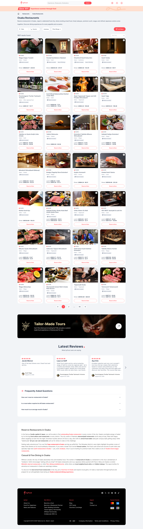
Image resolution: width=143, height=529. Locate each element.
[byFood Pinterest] (115, 493)
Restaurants (25, 13)
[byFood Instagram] (109, 493)
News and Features (30, 507)
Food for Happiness (30, 505)
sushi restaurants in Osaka (42, 448)
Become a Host (49, 503)
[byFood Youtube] (112, 493)
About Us (27, 503)
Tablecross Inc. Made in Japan (45, 521)
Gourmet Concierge (75, 507)
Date (22, 29)
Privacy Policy (114, 521)
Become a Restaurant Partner (53, 505)
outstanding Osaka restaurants (71, 434)
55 (79, 307)
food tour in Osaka (68, 470)
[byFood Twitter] (105, 493)
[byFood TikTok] (118, 493)
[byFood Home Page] (24, 3)
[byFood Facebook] (102, 493)
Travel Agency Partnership (52, 509)
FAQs (91, 503)
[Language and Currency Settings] (112, 3)
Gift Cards (72, 505)
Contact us (93, 505)
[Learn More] (119, 326)
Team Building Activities (51, 507)
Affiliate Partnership (50, 512)
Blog (70, 503)
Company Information (86, 521)
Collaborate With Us (50, 514)
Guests (35, 29)
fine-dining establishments (55, 464)
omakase (62, 448)
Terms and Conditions (101, 521)
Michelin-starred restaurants (30, 464)
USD (74, 521)
